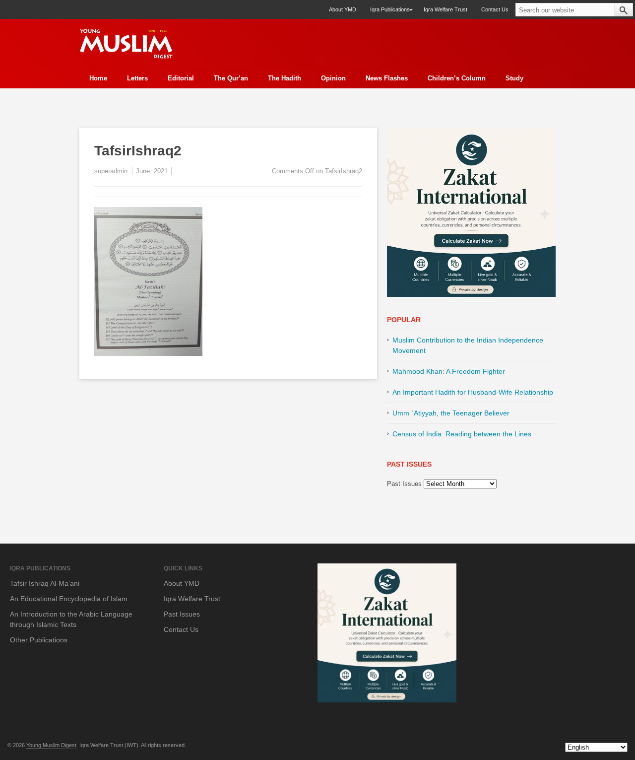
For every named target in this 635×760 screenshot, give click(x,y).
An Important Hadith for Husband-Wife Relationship (472, 392)
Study (514, 78)
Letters (137, 78)
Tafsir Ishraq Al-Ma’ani (44, 583)
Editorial (181, 78)
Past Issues (404, 483)
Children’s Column (457, 78)
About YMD (342, 9)
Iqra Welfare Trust (445, 9)
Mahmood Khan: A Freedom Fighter (448, 371)
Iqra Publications (386, 12)
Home (98, 78)
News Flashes (387, 78)
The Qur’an (231, 78)
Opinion (333, 78)
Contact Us (494, 9)
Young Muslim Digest (51, 745)
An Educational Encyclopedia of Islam (68, 599)
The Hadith (284, 78)
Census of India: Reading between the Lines (461, 434)
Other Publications (38, 640)
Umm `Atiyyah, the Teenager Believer (450, 413)
